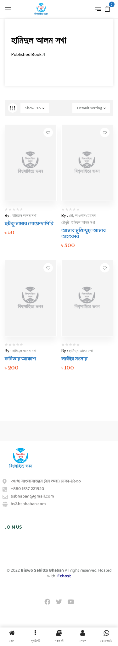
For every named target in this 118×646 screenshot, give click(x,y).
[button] (107, 8)
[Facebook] (47, 601)
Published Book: (27, 54)
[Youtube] (70, 601)
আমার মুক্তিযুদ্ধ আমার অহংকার (83, 233)
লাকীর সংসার (74, 359)
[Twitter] (58, 601)
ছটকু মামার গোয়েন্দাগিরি (29, 223)
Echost (64, 576)
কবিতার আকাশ (20, 359)
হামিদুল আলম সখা (24, 215)
